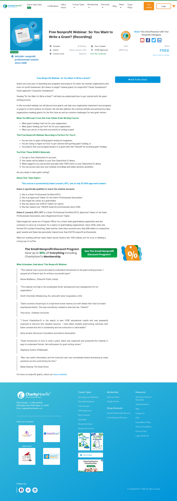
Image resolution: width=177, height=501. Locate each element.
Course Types (78, 4)
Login (163, 6)
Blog (114, 6)
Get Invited (149, 6)
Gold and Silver (113, 397)
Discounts (105, 4)
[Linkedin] (159, 40)
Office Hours (63, 6)
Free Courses (83, 406)
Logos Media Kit (142, 436)
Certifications (52, 6)
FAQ (137, 418)
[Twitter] (154, 40)
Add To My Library (138, 79)
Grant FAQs (130, 6)
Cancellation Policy (143, 422)
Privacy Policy (141, 431)
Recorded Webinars (86, 401)
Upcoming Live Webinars (88, 397)
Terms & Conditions (143, 427)
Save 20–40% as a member (161, 55)
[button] (173, 6)
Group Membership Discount (118, 413)
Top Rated (82, 419)
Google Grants (113, 401)
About (121, 4)
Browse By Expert (85, 424)
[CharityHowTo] (13, 6)
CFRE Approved (84, 411)
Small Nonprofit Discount (117, 418)
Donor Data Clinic (34, 6)
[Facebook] (148, 40)
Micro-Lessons (84, 415)
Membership (92, 4)
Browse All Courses (86, 428)
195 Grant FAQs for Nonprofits (144, 398)
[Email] (142, 40)
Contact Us (140, 413)
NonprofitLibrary (142, 404)
